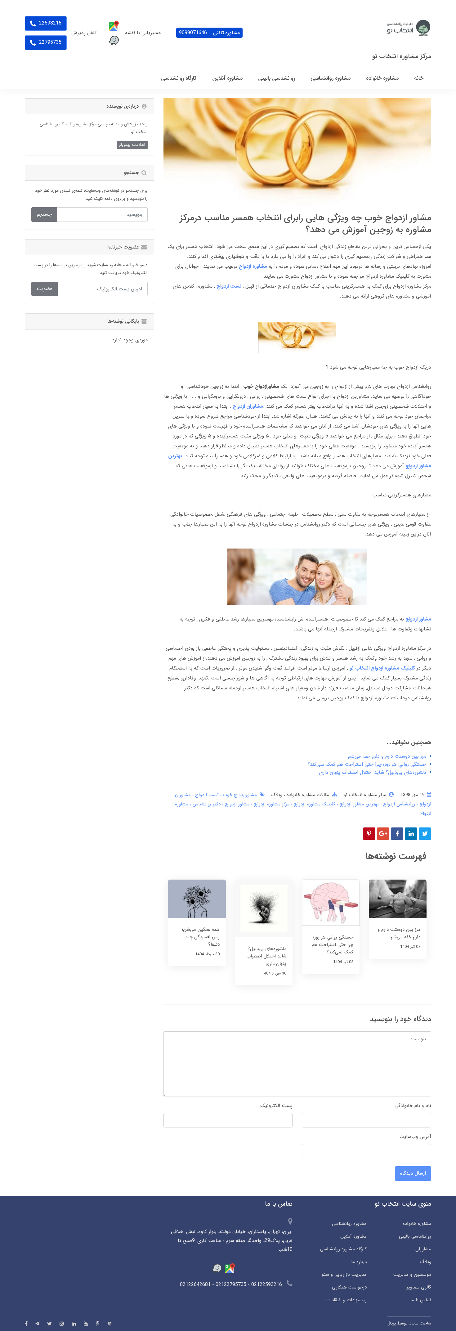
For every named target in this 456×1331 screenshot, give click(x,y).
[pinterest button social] (97, 1323)
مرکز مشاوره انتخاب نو (401, 56)
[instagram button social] (62, 1323)
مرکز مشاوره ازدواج (270, 804)
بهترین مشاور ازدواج (358, 804)
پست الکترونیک (276, 1105)
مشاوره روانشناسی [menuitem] (331, 78)
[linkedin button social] (74, 1323)
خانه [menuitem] (418, 78)
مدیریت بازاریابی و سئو (344, 1274)
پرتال (391, 1323)
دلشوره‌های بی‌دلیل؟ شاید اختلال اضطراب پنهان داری (372, 772)
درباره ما (358, 1262)
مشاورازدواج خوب (239, 795)
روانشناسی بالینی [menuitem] (276, 78)
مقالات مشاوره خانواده (307, 795)
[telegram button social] (37, 1323)
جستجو (44, 214)
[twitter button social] (49, 1323)
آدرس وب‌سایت (415, 1137)
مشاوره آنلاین (353, 1236)
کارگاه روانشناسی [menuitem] (179, 78)
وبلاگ (276, 795)
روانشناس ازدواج (398, 804)
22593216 (49, 23)
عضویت (44, 289)
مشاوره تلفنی (209, 33)
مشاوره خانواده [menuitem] (382, 78)
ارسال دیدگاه (413, 1173)
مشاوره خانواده (417, 1223)
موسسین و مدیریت (412, 1274)
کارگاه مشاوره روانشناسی (343, 1249)
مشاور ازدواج (236, 804)
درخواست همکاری (349, 1287)
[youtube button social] (86, 1323)
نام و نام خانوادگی (413, 1105)
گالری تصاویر (419, 1287)
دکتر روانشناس (206, 804)
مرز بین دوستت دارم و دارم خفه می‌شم (387, 756)
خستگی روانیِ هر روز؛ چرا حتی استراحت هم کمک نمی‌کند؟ (366, 764)
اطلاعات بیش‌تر (132, 144)
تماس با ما (420, 1300)
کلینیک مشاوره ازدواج (313, 804)
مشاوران (423, 1249)
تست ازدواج (206, 795)
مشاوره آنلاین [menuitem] (227, 78)
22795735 (49, 42)
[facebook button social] (26, 1323)
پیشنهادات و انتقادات (346, 1300)
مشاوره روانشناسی (349, 1223)
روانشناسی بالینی (415, 1236)
